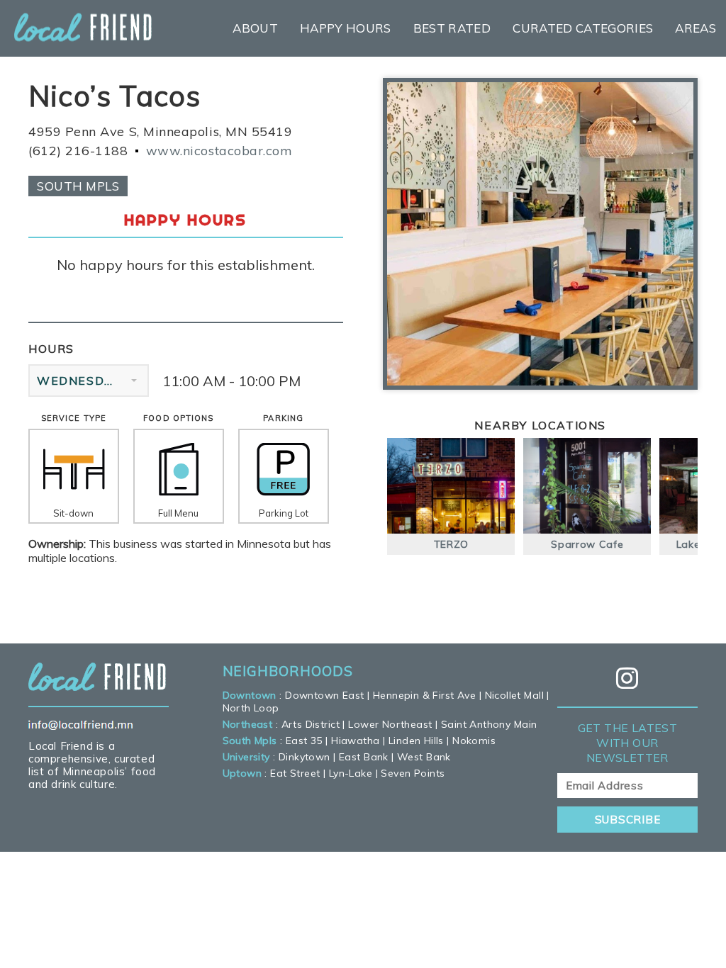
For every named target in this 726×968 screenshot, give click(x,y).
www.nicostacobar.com (219, 150)
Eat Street (295, 773)
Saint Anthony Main (489, 724)
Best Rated (452, 28)
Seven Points (413, 773)
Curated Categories (583, 28)
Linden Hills (416, 740)
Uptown (242, 773)
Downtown (250, 695)
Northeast (248, 724)
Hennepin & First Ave (424, 695)
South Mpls (78, 186)
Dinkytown (304, 756)
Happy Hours (345, 28)
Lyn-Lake (350, 773)
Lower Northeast (390, 724)
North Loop (251, 708)
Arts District (310, 724)
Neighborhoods (288, 671)
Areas (695, 28)
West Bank (424, 756)
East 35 (304, 740)
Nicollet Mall (514, 695)
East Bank (364, 756)
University (246, 756)
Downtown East (324, 695)
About (255, 28)
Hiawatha (355, 740)
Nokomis (474, 740)
